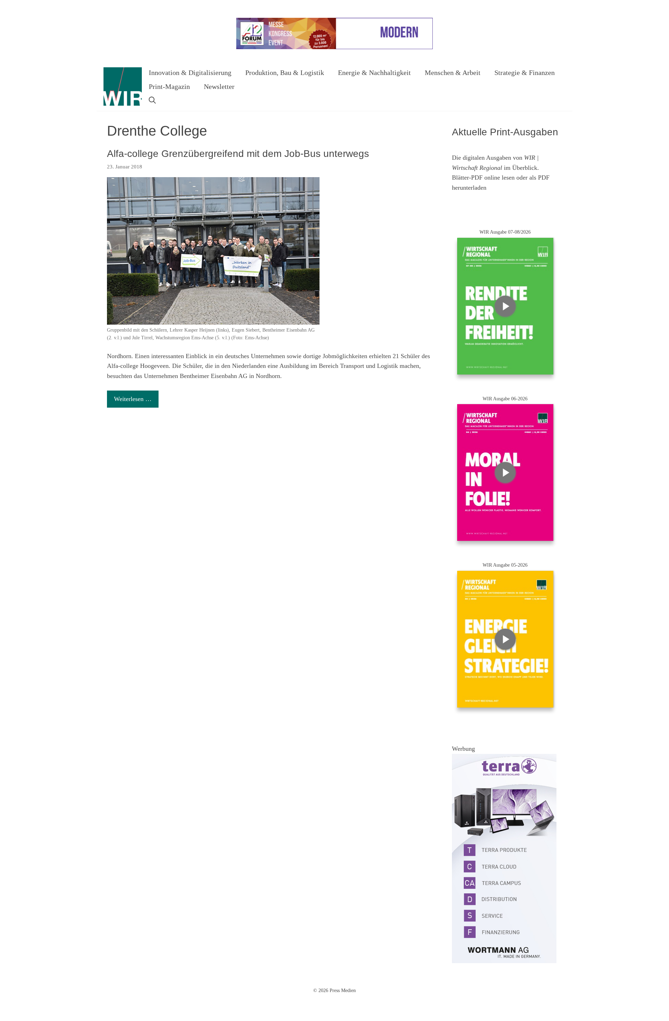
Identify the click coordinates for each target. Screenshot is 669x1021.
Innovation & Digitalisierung (190, 72)
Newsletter (219, 86)
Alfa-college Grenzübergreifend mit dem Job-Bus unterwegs (238, 153)
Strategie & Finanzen (524, 72)
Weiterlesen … (133, 398)
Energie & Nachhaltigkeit (374, 72)
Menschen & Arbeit (452, 72)
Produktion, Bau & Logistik (284, 72)
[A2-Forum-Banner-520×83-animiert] (334, 47)
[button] (152, 100)
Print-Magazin (169, 86)
